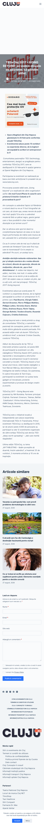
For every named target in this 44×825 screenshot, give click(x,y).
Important (22, 81)
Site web (6, 628)
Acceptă (17, 821)
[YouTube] (17, 692)
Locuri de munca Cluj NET (14, 793)
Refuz (28, 821)
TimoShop (7, 796)
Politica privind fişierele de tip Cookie (21, 759)
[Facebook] (3, 692)
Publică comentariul (13, 678)
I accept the (15, 672)
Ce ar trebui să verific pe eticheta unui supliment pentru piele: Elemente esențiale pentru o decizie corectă (22, 577)
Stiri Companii (9, 802)
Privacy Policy (19, 672)
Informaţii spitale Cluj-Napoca (22, 718)
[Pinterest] (13, 692)
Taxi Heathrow (9, 799)
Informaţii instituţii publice (22, 712)
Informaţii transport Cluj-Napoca (22, 715)
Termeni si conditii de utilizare (22, 702)
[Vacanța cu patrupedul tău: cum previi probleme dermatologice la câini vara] (22, 487)
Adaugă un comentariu (12, 639)
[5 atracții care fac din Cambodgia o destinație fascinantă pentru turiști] (22, 523)
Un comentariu (34, 81)
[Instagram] (10, 692)
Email (5, 618)
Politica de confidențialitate (17, 756)
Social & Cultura (10, 81)
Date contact (11, 762)
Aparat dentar (8, 808)
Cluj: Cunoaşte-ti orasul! (22, 705)
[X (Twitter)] (7, 692)
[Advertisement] (22, 31)
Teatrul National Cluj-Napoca (15, 790)
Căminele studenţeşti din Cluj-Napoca (22, 708)
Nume (6, 607)
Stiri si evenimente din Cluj (22, 699)
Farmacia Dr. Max (10, 805)
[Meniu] (40, 4)
